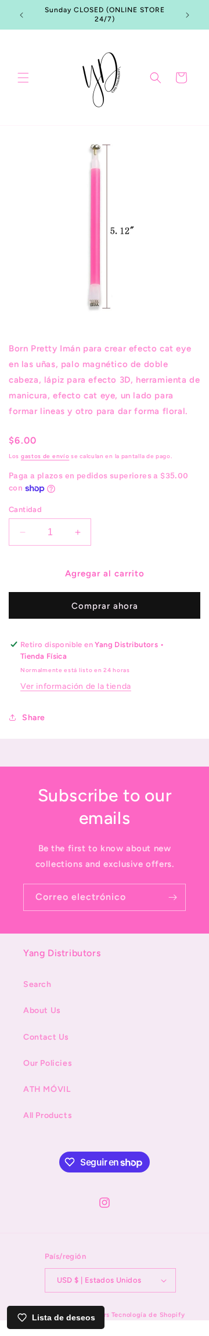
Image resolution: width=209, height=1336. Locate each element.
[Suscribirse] (172, 897)
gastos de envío (45, 456)
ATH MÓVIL (46, 1089)
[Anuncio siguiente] (187, 15)
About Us (42, 1010)
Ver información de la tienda (75, 686)
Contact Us (46, 1037)
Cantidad (25, 509)
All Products (47, 1115)
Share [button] (33, 718)
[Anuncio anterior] (21, 15)
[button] (23, 77)
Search (37, 984)
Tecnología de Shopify (148, 1315)
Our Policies (47, 1063)
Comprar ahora (104, 606)
